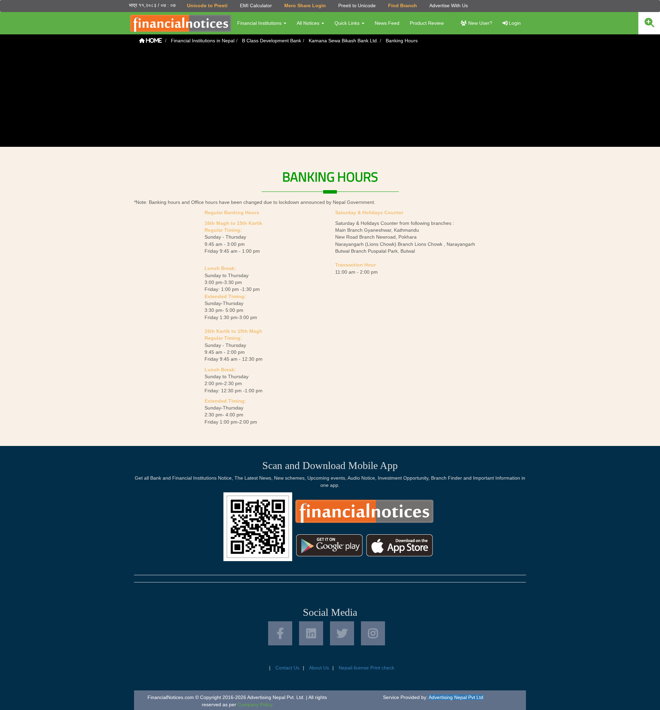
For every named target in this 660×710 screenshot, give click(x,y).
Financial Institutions (260, 23)
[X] (342, 633)
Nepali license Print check (366, 667)
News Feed (387, 23)
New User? (479, 23)
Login (514, 23)
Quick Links (347, 23)
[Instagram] (373, 633)
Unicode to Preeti (207, 5)
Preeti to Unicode (357, 5)
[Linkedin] (311, 633)
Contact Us (287, 667)
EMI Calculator (256, 5)
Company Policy (255, 704)
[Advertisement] (330, 99)
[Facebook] (280, 633)
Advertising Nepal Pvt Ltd (456, 697)
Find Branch (402, 5)
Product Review (427, 23)
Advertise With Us (448, 5)
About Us (319, 667)
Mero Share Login (305, 5)
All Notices (309, 23)
